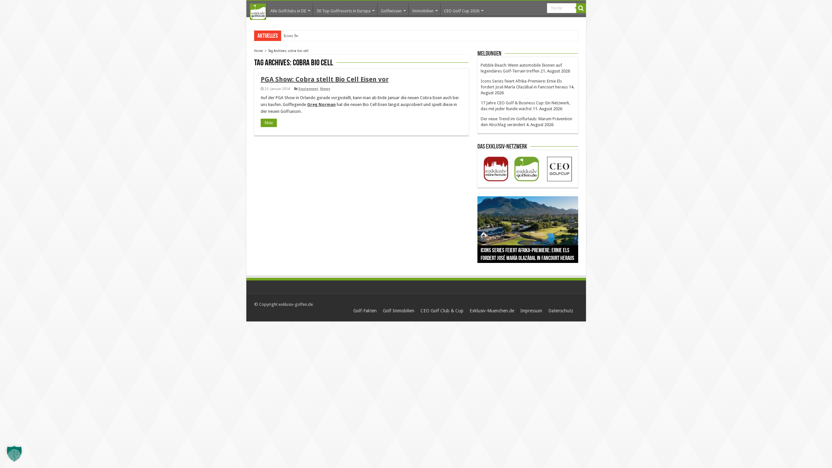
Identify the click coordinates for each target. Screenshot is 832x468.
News (325, 89)
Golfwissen (391, 10)
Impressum (531, 310)
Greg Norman (321, 104)
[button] (14, 453)
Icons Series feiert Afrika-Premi (311, 35)
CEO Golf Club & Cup (442, 310)
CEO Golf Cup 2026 (461, 10)
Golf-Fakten (365, 310)
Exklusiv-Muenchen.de (492, 310)
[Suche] (581, 8)
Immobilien (423, 10)
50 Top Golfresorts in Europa (343, 10)
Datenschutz (560, 310)
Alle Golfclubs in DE (288, 10)
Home (258, 51)
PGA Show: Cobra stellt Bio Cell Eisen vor (325, 79)
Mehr (269, 123)
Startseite (258, 11)
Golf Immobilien (398, 310)
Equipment (308, 89)
